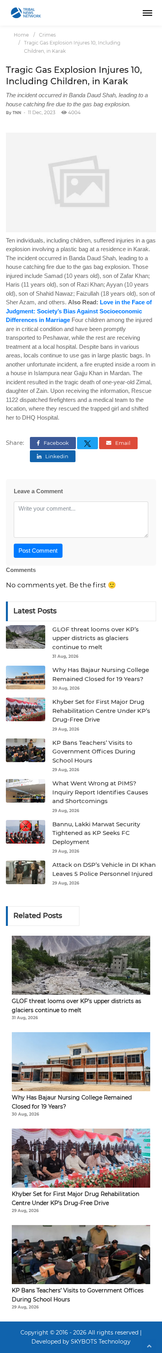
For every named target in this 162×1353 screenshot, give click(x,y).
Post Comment (37, 550)
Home (21, 35)
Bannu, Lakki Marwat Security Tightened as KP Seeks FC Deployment (96, 833)
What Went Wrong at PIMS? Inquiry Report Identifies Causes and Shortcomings (100, 792)
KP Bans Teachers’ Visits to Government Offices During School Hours (93, 751)
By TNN (13, 112)
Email (122, 443)
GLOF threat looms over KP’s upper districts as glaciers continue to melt (95, 638)
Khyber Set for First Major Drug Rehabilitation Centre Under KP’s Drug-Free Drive (101, 710)
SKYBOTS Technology (101, 1341)
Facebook (55, 443)
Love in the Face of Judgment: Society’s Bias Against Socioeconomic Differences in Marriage (79, 311)
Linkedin (56, 456)
